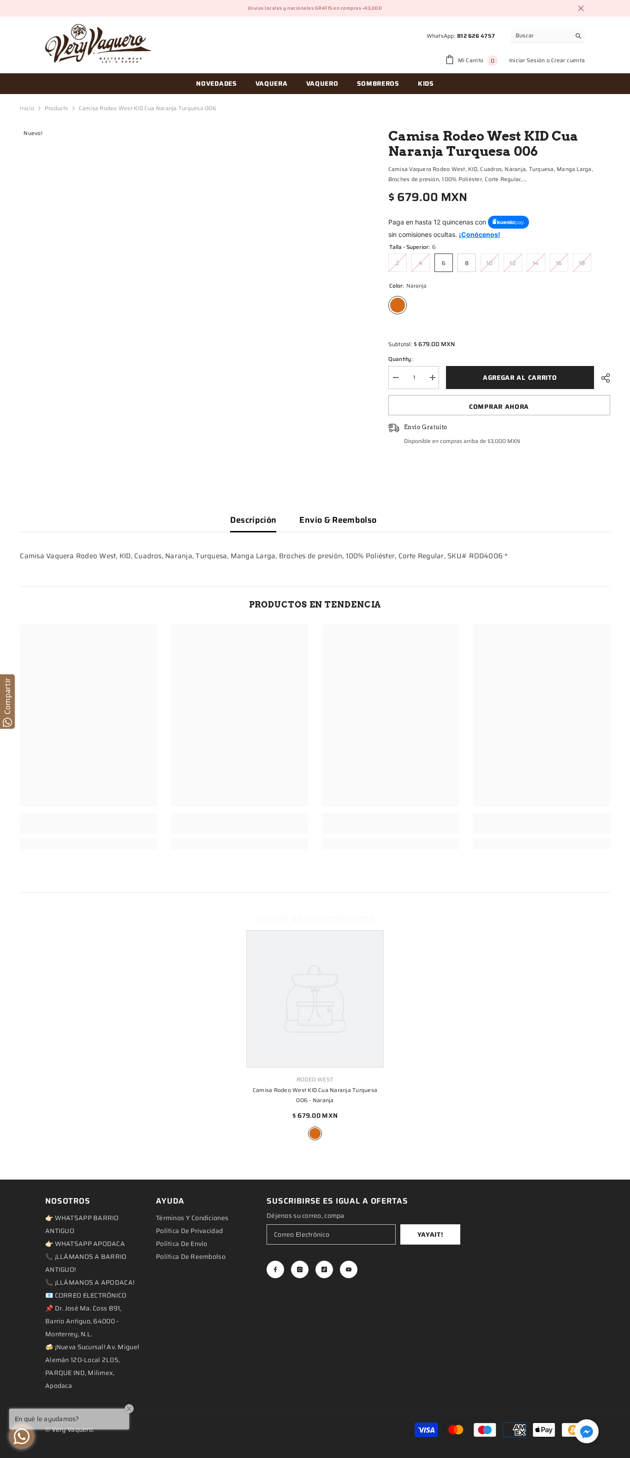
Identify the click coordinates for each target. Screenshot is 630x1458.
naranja (315, 1133)
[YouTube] (348, 1269)
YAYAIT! (430, 1234)
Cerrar (581, 8)
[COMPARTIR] (602, 378)
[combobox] (541, 35)
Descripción (253, 520)
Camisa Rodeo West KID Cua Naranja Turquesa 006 (315, 1095)
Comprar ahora (499, 406)
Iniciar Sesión (527, 60)
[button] (587, 1431)
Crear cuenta (568, 60)
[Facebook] (275, 1269)
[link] (88, 829)
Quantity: (400, 358)
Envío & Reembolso (337, 520)
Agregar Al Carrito (520, 377)
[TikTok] (324, 1269)
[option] (315, 1036)
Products (56, 108)
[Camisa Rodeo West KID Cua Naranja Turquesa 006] (315, 999)
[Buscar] (548, 36)
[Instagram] (300, 1269)
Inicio (27, 108)
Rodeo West (315, 1079)
